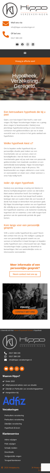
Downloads (9, 452)
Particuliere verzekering (14, 415)
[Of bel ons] (6, 34)
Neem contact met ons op (25, 274)
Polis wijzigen (10, 444)
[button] (25, 53)
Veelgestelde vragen (12, 456)
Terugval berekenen (12, 460)
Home (16, 330)
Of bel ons (16, 33)
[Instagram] (27, 44)
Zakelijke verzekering (13, 424)
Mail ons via (16, 22)
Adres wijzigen (10, 439)
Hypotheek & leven (26, 330)
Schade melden (10, 448)
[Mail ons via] (6, 23)
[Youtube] (17, 44)
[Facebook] (22, 44)
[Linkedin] (33, 44)
